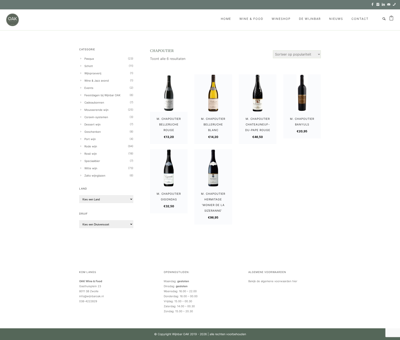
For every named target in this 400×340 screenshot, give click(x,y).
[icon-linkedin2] (384, 4)
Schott (88, 66)
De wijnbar (310, 18)
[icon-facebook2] (373, 4)
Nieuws (336, 18)
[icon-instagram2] (379, 4)
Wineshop (281, 18)
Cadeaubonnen (94, 102)
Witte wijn (90, 168)
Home (226, 18)
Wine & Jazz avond (96, 80)
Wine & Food (251, 18)
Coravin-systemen (96, 117)
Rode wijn (90, 146)
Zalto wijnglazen (94, 175)
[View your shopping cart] (391, 19)
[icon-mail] (389, 4)
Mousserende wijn (96, 109)
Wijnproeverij (92, 73)
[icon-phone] (394, 4)
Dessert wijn (92, 124)
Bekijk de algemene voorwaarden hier (272, 281)
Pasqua (89, 58)
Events (88, 88)
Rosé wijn (90, 153)
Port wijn (90, 139)
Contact (360, 18)
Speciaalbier (92, 161)
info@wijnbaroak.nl (91, 296)
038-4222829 (88, 301)
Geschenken (92, 131)
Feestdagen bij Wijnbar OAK (102, 95)
